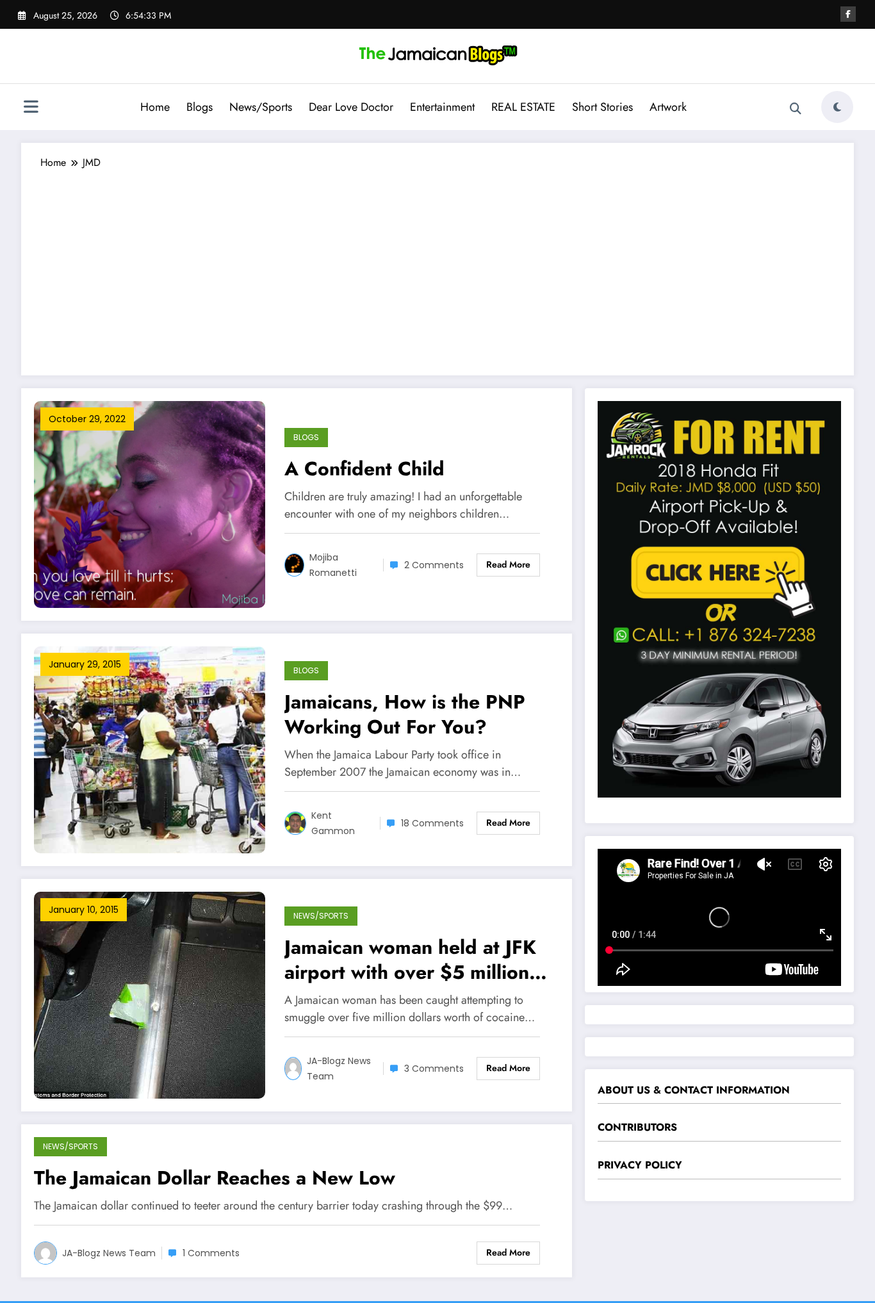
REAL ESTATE (523, 107)
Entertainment (442, 107)
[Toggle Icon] (30, 108)
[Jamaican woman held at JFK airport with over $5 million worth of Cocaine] (149, 994)
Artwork (668, 107)
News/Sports (260, 107)
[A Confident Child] (149, 503)
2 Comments (434, 565)
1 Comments (211, 1253)
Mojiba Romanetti (333, 565)
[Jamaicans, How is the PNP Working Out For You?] (149, 748)
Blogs (199, 107)
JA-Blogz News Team (339, 1068)
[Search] (796, 109)
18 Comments (432, 823)
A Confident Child (364, 468)
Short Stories (602, 107)
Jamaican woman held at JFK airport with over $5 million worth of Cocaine (410, 960)
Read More (508, 564)
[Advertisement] (437, 266)
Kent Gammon (333, 823)
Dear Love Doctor (351, 107)
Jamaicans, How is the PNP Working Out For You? (404, 714)
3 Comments (434, 1068)
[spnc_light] (837, 107)
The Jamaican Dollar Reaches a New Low (214, 1177)
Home (155, 107)
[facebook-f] (848, 14)
